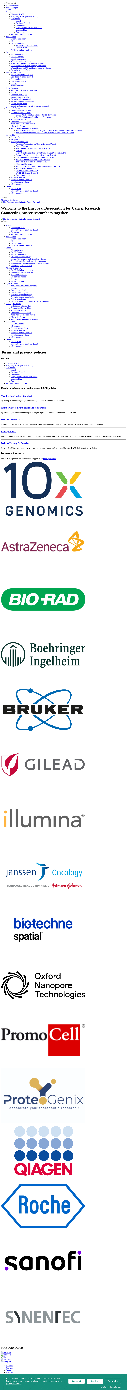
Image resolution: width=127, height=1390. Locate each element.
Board (18, 21)
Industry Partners (17, 137)
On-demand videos (18, 81)
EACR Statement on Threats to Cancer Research (30, 106)
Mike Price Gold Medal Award (23, 124)
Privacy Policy (8, 431)
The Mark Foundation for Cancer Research (33, 159)
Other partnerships (23, 175)
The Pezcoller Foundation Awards (24, 128)
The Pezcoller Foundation (26, 168)
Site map (9, 1372)
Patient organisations (19, 104)
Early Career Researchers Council (29, 28)
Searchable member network (22, 77)
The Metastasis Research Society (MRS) (32, 162)
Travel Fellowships (18, 119)
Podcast (14, 83)
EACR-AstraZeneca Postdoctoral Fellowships (34, 117)
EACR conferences (18, 59)
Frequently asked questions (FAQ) (24, 16)
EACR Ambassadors (19, 43)
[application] (63, 1382)
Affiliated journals (18, 177)
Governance (15, 19)
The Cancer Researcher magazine (24, 90)
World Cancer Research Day (27, 171)
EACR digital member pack (22, 75)
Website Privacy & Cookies (15, 443)
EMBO (19, 151)
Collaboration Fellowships (21, 110)
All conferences (17, 54)
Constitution (20, 32)
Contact (9, 186)
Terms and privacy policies (21, 34)
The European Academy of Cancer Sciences (33, 148)
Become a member (18, 39)
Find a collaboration (19, 79)
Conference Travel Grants (21, 121)
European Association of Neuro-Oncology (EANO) (36, 155)
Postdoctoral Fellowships (21, 113)
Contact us (10, 1370)
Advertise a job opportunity (21, 99)
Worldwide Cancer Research (27, 173)
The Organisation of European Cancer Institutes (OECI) (38, 166)
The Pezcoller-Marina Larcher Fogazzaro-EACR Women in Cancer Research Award (49, 130)
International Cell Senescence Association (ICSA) (35, 157)
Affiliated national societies (21, 50)
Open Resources (12, 88)
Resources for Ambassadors (27, 45)
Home (8, 10)
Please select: (11, 3)
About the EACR (18, 14)
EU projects (15, 139)
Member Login (12, 7)
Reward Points (21, 48)
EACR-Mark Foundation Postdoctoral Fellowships (36, 115)
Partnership (10, 135)
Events (8, 52)
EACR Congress (17, 57)
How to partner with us (20, 182)
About (8, 12)
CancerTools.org (22, 146)
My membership (17, 86)
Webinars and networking (21, 61)
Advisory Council (23, 23)
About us (9, 1366)
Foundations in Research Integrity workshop (28, 66)
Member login (16, 41)
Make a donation (17, 184)
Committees (20, 25)
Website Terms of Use (11, 419)
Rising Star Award (18, 126)
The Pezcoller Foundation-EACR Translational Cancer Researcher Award (45, 133)
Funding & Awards (13, 108)
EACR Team (16, 189)
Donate (15, 200)
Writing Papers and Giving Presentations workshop (31, 68)
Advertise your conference (21, 70)
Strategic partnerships (19, 142)
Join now (9, 1368)
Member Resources (13, 72)
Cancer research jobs (19, 95)
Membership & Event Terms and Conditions (23, 407)
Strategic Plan (21, 30)
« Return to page (12, 5)
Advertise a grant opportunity (22, 101)
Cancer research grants (20, 97)
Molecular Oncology (24, 164)
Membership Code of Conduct (16, 396)
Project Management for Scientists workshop (28, 63)
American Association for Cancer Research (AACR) (36, 144)
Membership (11, 37)
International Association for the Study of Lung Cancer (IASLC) (41, 153)
